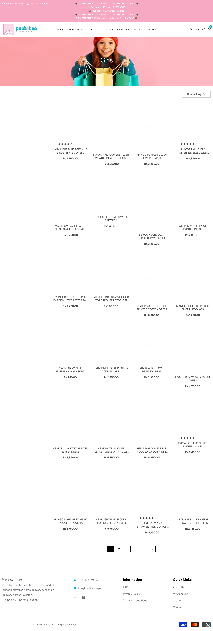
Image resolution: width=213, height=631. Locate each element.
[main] (106, 303)
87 (144, 549)
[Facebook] (75, 597)
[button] (196, 94)
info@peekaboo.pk (89, 588)
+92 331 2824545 (39, 3)
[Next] (152, 549)
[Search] (191, 29)
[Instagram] (83, 597)
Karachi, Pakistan (15, 3)
